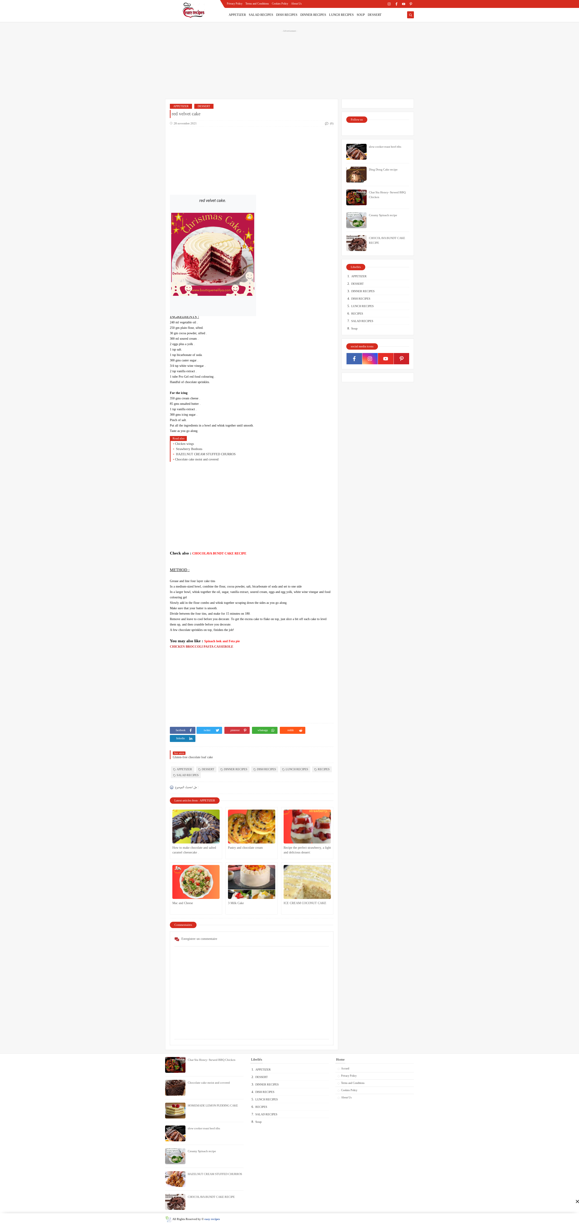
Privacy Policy (234, 3)
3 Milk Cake (236, 903)
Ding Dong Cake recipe (383, 169)
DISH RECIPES (286, 15)
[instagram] (389, 4)
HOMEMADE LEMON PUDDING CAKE (213, 1105)
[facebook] (396, 4)
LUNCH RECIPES (341, 15)
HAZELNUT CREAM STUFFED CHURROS (205, 454)
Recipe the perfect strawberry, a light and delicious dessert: (307, 850)
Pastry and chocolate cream (245, 847)
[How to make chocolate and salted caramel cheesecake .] (196, 827)
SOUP (361, 15)
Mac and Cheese (182, 903)
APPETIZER (237, 15)
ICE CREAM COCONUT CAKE (305, 903)
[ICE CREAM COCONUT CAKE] (307, 882)
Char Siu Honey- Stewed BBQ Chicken (211, 1060)
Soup (354, 328)
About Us (296, 3)
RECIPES (324, 769)
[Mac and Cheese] (196, 882)
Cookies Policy (280, 3)
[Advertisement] (289, 63)
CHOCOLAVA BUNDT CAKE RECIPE (219, 553)
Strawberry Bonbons (188, 449)
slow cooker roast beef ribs (385, 146)
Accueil (345, 1068)
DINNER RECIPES (313, 15)
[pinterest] (411, 4)
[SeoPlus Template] (168, 1219)
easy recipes (212, 1219)
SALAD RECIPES (261, 15)
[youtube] (404, 4)
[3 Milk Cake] (251, 882)
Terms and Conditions (257, 3)
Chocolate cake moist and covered (196, 459)
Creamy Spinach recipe (383, 215)
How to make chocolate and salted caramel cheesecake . (194, 850)
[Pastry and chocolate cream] (251, 827)
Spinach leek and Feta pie (222, 641)
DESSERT (375, 15)
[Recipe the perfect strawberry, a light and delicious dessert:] (307, 827)
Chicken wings (184, 443)
